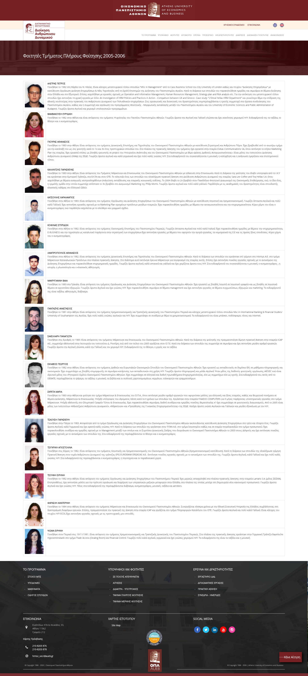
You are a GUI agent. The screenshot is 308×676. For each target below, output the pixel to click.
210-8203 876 (39, 645)
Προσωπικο (207, 35)
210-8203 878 (39, 649)
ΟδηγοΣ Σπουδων (38, 595)
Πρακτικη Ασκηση (207, 589)
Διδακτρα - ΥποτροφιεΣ (125, 589)
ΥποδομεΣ (34, 582)
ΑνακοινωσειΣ (277, 35)
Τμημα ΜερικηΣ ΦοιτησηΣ (127, 601)
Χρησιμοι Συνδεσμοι (234, 24)
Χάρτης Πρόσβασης (33, 638)
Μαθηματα (34, 589)
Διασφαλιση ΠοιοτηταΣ (258, 35)
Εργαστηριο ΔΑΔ (206, 576)
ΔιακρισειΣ (240, 35)
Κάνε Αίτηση (292, 657)
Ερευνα (196, 35)
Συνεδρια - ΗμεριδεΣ (209, 595)
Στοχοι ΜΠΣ (34, 576)
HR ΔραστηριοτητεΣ (224, 35)
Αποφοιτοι (186, 35)
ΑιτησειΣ (117, 582)
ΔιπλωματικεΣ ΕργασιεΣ (210, 582)
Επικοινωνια (254, 24)
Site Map (116, 625)
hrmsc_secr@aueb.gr (42, 656)
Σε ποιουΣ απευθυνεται (126, 576)
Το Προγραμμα (148, 35)
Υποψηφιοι (163, 35)
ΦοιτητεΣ (174, 35)
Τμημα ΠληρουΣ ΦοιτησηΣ (128, 595)
